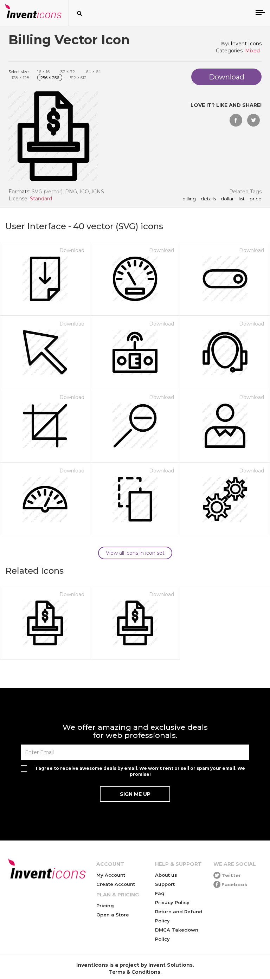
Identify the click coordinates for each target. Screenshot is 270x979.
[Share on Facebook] (236, 120)
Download (71, 250)
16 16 (43, 71)
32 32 (67, 71)
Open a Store (112, 914)
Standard (41, 198)
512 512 (78, 77)
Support (165, 884)
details (208, 199)
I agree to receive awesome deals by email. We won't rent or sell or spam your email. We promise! (140, 771)
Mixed (252, 50)
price (256, 199)
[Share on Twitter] (253, 120)
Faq (160, 893)
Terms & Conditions (134, 972)
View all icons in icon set (135, 553)
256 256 (49, 77)
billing (189, 199)
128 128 (21, 77)
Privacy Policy (172, 902)
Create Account (115, 884)
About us (166, 875)
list (242, 199)
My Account (110, 875)
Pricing (105, 905)
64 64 (93, 71)
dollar (227, 199)
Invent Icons (246, 43)
